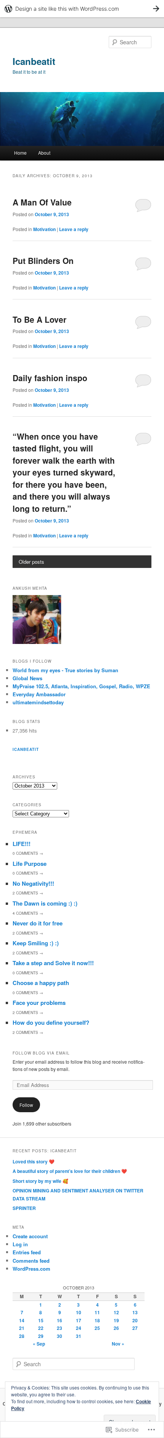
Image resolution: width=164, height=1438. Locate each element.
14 (21, 1320)
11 (97, 1312)
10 (78, 1312)
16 (59, 1320)
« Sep (39, 1343)
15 (40, 1320)
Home (20, 152)
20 (135, 1320)
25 (97, 1328)
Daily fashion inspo (50, 377)
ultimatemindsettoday (38, 702)
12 (116, 1312)
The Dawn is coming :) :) (45, 903)
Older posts (31, 561)
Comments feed (31, 1260)
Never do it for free (38, 923)
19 (116, 1320)
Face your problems (39, 1002)
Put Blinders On (43, 260)
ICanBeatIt (26, 749)
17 (78, 1320)
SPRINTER (24, 1208)
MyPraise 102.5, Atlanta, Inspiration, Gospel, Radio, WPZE (81, 686)
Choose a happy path (41, 983)
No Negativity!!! (33, 883)
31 (78, 1336)
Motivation (44, 229)
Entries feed (27, 1252)
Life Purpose (30, 863)
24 (78, 1328)
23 (59, 1328)
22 (40, 1328)
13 (135, 1312)
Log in (20, 1244)
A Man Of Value (42, 202)
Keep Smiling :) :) (36, 943)
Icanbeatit (34, 61)
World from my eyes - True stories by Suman (65, 670)
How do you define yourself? (51, 1022)
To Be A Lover (39, 319)
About (44, 152)
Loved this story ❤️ (34, 1161)
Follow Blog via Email (41, 1053)
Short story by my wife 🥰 (40, 1181)
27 (135, 1328)
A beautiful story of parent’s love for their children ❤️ (70, 1171)
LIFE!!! (22, 844)
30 (59, 1336)
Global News (27, 678)
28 (21, 1336)
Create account (30, 1236)
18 (97, 1320)
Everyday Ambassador (39, 694)
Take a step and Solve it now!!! (53, 963)
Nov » (118, 1343)
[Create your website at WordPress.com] (82, 8)
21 (21, 1328)
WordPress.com (31, 1268)
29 (40, 1336)
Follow (26, 1105)
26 (116, 1328)
